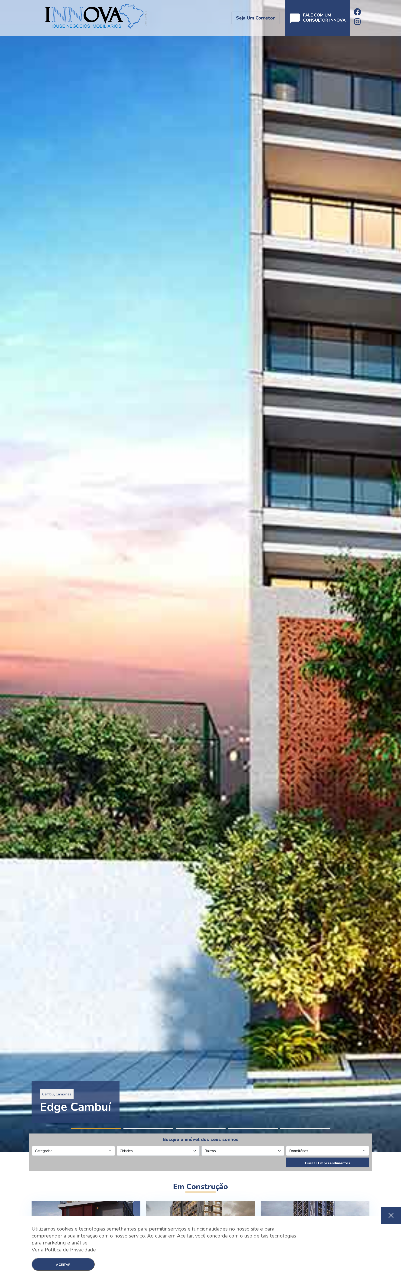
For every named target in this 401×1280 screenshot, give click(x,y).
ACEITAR (63, 1265)
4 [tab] (253, 1128)
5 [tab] (305, 1128)
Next (398, 576)
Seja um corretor (255, 18)
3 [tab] (201, 1128)
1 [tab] (96, 1128)
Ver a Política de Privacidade (64, 1249)
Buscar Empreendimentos (327, 1163)
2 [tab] (148, 1128)
